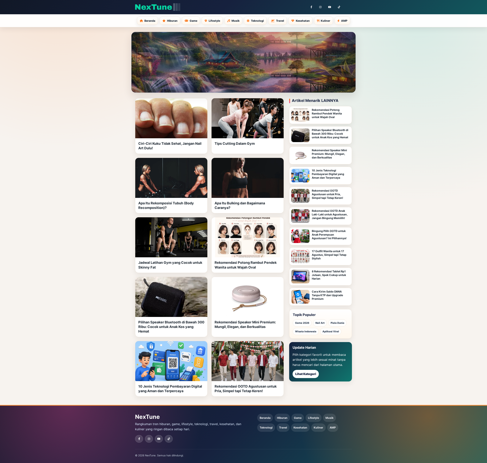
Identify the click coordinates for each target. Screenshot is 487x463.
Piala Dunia (337, 322)
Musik (236, 20)
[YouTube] (330, 7)
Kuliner (325, 20)
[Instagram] (320, 7)
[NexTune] (158, 7)
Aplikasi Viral (330, 331)
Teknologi (257, 20)
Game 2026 (302, 322)
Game (193, 20)
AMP (344, 20)
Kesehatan (303, 20)
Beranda (149, 20)
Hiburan (172, 20)
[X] (348, 7)
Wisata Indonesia (305, 331)
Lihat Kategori (305, 374)
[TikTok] (339, 7)
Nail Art (320, 322)
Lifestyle (214, 20)
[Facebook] (311, 7)
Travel (280, 20)
